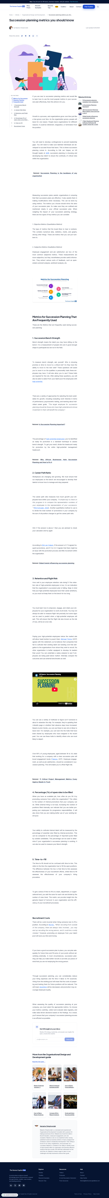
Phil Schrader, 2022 (41, 508)
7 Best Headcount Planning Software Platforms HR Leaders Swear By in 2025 (91, 122)
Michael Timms (66, 639)
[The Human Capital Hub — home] (17, 7)
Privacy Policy (87, 1194)
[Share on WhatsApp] (33, 35)
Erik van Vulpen (47, 545)
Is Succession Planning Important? (89, 105)
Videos (61, 1172)
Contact (78, 6)
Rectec (51, 925)
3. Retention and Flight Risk (21, 114)
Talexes (54, 759)
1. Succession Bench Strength (20, 105)
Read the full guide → (38, 1061)
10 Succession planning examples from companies (90, 101)
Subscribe (69, 1039)
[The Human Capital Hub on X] (15, 1185)
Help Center (83, 1178)
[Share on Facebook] (25, 35)
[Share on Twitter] (22, 35)
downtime (43, 987)
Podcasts (62, 1175)
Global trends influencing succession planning (90, 117)
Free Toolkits (89, 6)
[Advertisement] (89, 64)
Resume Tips (53, 6)
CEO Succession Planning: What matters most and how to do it (91, 111)
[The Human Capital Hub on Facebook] (19, 1185)
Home (11, 15)
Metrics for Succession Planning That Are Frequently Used (20, 100)
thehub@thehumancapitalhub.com (90, 1180)
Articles (17, 15)
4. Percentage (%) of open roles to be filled (21, 119)
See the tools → (74, 1)
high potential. (37, 381)
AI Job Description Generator (67, 1178)
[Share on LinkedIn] (29, 35)
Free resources (63, 1180)
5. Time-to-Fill (18, 123)
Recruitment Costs (19, 126)
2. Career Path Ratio (20, 110)
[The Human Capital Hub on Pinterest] (23, 1185)
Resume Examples (44, 1178)
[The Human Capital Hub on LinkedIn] (11, 1185)
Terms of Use (78, 1194)
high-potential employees (55, 439)
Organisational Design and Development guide (34, 15)
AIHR (47, 153)
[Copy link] (36, 35)
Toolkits (63, 6)
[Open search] (98, 7)
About (72, 6)
